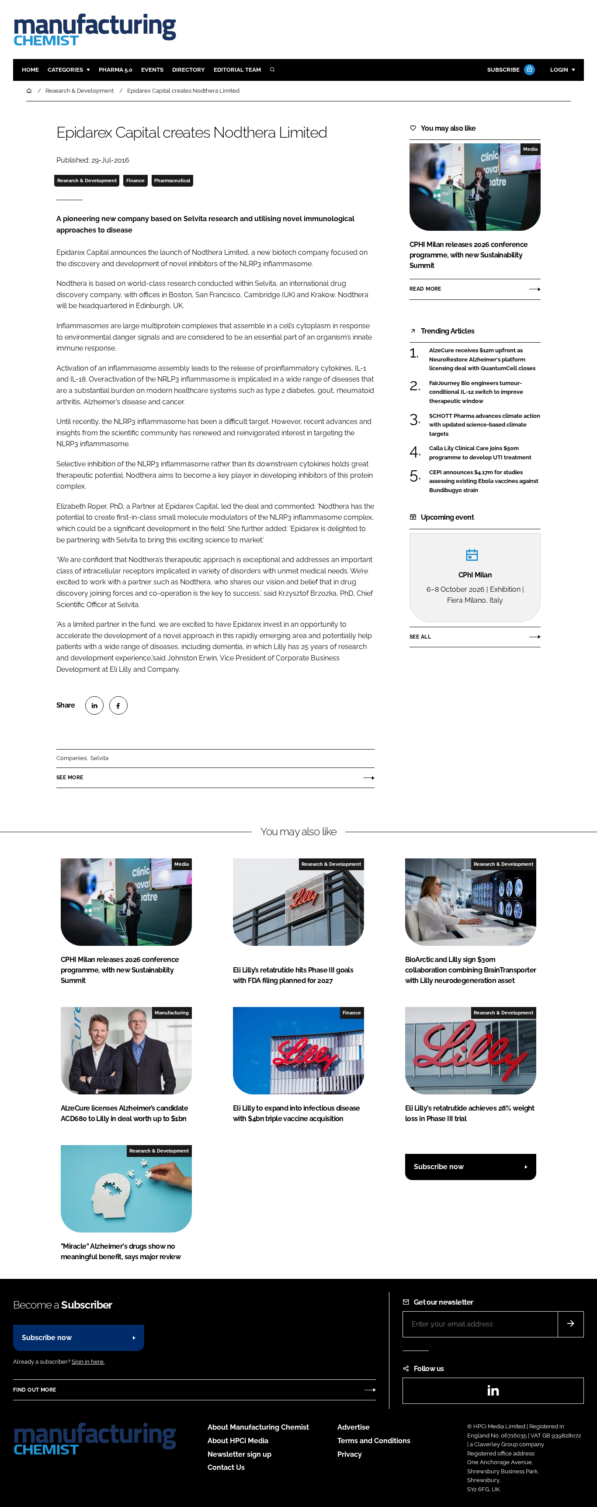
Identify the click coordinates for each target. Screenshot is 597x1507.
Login (559, 69)
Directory (188, 69)
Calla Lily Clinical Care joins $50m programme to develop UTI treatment (480, 453)
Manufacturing (172, 1012)
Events (152, 69)
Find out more (34, 1390)
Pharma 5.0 (115, 69)
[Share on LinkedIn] (94, 705)
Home (30, 69)
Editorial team (237, 69)
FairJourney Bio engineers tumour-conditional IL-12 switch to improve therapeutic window (476, 392)
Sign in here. (88, 1361)
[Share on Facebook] (118, 705)
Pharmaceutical (172, 180)
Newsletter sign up (239, 1454)
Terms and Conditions (373, 1441)
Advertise (353, 1427)
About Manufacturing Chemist (258, 1427)
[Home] (29, 90)
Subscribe (503, 69)
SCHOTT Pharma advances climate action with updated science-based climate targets (484, 424)
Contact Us (226, 1467)
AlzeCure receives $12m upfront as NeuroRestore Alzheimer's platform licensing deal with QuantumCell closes (482, 359)
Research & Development (87, 180)
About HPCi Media (238, 1441)
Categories (65, 69)
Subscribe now (439, 1167)
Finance (135, 180)
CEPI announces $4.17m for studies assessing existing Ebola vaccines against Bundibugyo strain (483, 481)
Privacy (349, 1454)
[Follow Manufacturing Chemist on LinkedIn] (493, 1393)
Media (530, 149)
